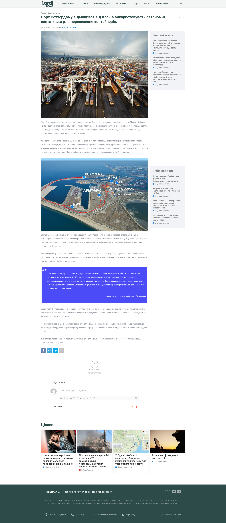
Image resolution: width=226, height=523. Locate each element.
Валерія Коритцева (69, 27)
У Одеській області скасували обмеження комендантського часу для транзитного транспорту (167, 61)
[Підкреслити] (67, 398)
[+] (94, 398)
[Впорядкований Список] (74, 398)
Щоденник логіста (68, 4)
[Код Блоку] (84, 398)
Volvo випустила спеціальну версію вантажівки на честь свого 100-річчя (165, 217)
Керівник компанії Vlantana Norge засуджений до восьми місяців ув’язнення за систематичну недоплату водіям (166, 45)
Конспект (84, 4)
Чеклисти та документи (101, 4)
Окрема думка (121, 4)
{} (90, 398)
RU (180, 17)
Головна (43, 13)
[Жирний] (61, 398)
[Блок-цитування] (81, 398)
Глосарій (135, 4)
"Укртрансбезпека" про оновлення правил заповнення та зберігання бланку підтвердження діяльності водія (167, 77)
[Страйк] (71, 398)
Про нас (147, 4)
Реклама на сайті (161, 4)
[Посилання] (87, 398)
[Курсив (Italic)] (64, 398)
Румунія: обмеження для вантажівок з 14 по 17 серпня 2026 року (166, 190)
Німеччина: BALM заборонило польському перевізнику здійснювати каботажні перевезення (166, 204)
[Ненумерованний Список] (77, 398)
